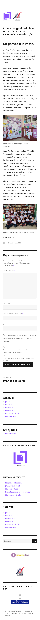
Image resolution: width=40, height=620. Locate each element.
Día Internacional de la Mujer (17, 492)
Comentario (9, 271)
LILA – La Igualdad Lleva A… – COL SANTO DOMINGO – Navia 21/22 (18, 31)
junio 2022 (9, 402)
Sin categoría (10, 434)
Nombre (7, 303)
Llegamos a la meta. (13, 483)
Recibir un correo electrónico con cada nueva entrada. (18, 359)
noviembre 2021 (12, 414)
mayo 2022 (10, 405)
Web (5, 324)
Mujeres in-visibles (13, 495)
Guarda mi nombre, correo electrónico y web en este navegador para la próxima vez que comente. (19, 338)
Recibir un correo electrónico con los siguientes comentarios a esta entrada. (19, 351)
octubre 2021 (10, 417)
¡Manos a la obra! (12, 486)
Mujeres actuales (12, 489)
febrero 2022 (10, 411)
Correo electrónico (13, 314)
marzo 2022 (10, 408)
